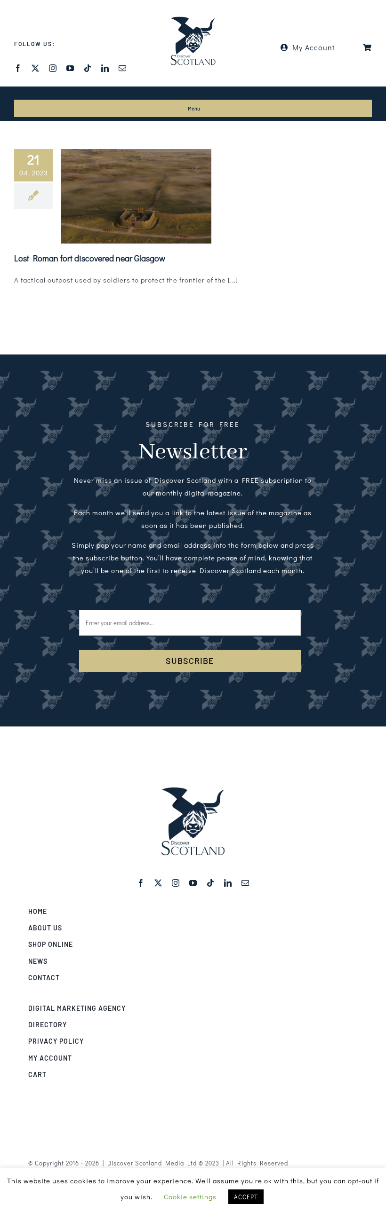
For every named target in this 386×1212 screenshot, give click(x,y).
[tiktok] (88, 68)
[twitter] (36, 68)
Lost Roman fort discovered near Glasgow (89, 258)
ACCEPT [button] (246, 1197)
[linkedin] (105, 68)
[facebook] (18, 68)
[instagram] (53, 68)
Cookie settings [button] (190, 1196)
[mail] (123, 68)
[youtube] (70, 68)
